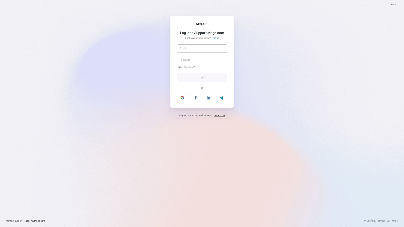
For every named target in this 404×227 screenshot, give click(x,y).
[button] (396, 4)
